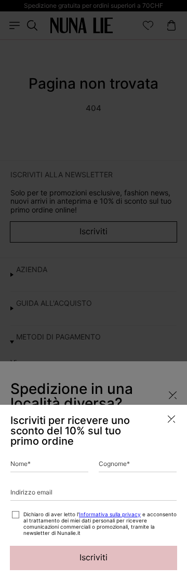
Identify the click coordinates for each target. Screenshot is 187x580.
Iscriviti (93, 557)
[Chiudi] (171, 419)
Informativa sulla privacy (110, 514)
